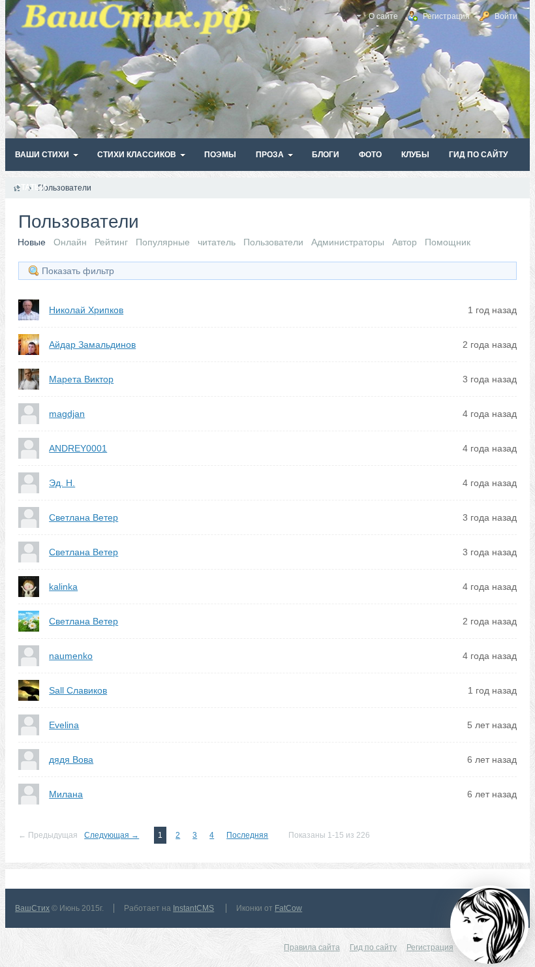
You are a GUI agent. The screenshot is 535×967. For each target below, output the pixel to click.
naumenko (71, 656)
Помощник (447, 242)
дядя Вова (71, 759)
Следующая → (111, 835)
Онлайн (70, 242)
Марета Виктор (81, 379)
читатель (217, 242)
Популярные (163, 242)
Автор (404, 242)
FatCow (288, 908)
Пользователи (273, 242)
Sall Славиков (78, 690)
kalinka (63, 586)
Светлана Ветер (83, 517)
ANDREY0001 (78, 448)
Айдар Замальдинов (92, 344)
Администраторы (347, 242)
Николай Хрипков (86, 310)
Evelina (64, 725)
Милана (66, 794)
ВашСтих (32, 908)
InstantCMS (193, 908)
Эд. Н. (62, 483)
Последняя (247, 835)
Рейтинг (111, 242)
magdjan (67, 413)
